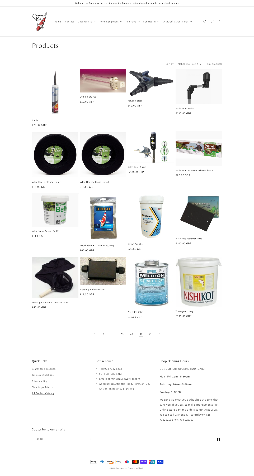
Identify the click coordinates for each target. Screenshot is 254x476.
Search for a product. (44, 368)
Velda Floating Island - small (94, 182)
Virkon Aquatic (135, 244)
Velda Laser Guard (137, 167)
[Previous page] (94, 334)
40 (131, 334)
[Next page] (159, 334)
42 (150, 334)
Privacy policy (39, 381)
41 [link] (141, 334)
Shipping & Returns (42, 387)
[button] (87, 21)
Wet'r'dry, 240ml (136, 312)
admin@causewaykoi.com (124, 379)
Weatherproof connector (92, 289)
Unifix (35, 120)
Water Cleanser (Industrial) (189, 238)
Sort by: (170, 63)
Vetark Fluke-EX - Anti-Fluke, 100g (97, 245)
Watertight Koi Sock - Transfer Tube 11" (52, 302)
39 (122, 334)
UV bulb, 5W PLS (88, 96)
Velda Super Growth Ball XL (46, 231)
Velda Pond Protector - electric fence (194, 170)
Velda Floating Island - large (46, 182)
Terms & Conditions (43, 374)
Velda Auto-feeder (185, 108)
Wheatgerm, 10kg (184, 311)
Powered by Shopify (136, 468)
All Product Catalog (43, 393)
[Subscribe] (90, 439)
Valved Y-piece (135, 100)
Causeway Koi (121, 468)
